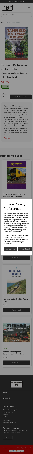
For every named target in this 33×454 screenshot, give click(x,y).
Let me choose (10, 249)
